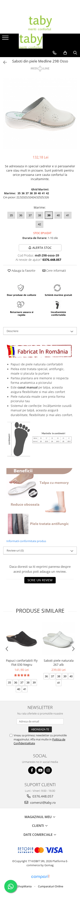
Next (73, 118)
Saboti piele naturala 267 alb (59, 662)
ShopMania (24, 886)
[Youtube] (40, 770)
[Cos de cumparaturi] (65, 53)
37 (30, 215)
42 (39, 224)
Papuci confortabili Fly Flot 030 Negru (22, 662)
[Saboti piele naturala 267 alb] (58, 638)
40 (58, 215)
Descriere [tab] (12, 331)
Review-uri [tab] (15, 550)
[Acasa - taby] (40, 22)
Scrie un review (40, 580)
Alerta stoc (42, 248)
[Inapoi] (3, 62)
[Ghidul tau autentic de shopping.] (40, 876)
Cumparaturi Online (50, 886)
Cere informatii (55, 270)
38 (39, 215)
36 (20, 215)
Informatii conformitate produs (26, 541)
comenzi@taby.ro (42, 802)
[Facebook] (32, 770)
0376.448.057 (42, 796)
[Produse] (6, 39)
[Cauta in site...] (75, 53)
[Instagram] (48, 770)
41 (67, 215)
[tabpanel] (40, 114)
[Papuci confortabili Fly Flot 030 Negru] (21, 639)
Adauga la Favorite (23, 270)
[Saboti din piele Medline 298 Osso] (40, 114)
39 (48, 215)
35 (11, 215)
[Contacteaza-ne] (54, 53)
